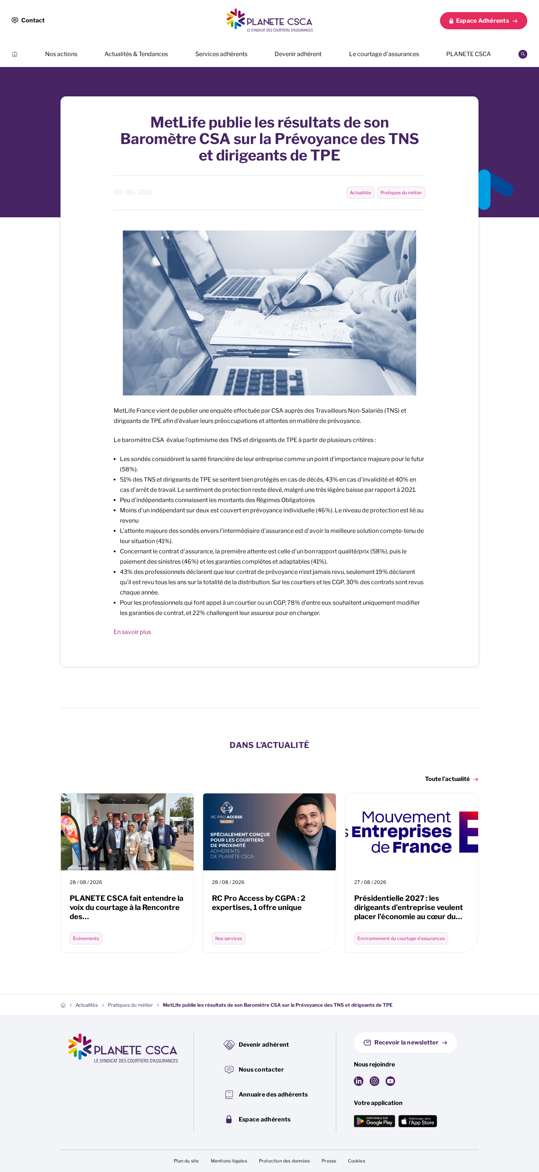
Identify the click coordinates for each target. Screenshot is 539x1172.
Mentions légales (229, 1161)
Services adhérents (221, 54)
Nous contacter (261, 1069)
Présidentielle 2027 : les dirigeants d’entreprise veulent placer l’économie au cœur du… (408, 907)
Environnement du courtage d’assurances (401, 938)
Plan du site (186, 1161)
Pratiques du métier (401, 192)
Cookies (356, 1161)
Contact (33, 20)
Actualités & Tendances (136, 54)
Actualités (360, 192)
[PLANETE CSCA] (269, 20)
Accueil (14, 54)
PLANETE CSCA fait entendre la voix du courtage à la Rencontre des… (126, 907)
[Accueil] (63, 1005)
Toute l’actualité (447, 778)
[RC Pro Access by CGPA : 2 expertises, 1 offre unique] (269, 831)
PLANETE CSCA (468, 54)
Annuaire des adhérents (273, 1094)
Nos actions (61, 54)
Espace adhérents (265, 1119)
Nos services (228, 938)
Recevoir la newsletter (406, 1042)
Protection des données (284, 1161)
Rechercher (523, 54)
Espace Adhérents (482, 20)
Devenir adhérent (298, 54)
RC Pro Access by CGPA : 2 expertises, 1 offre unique (258, 903)
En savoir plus (132, 632)
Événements (86, 938)
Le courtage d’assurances (384, 54)
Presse (329, 1161)
